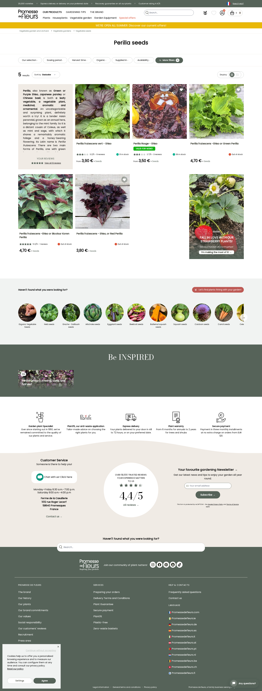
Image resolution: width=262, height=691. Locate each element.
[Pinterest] (166, 564)
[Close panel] (58, 646)
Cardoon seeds (202, 324)
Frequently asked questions (185, 592)
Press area (24, 640)
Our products (52, 12)
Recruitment (25, 634)
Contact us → (54, 516)
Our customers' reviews (32, 628)
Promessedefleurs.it (183, 636)
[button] (205, 13)
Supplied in (121, 60)
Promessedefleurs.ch (184, 667)
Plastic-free (100, 622)
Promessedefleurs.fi (183, 673)
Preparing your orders (106, 592)
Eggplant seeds (114, 324)
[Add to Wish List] (124, 90)
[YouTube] (173, 564)
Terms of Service (233, 504)
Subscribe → (207, 494)
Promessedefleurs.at (183, 642)
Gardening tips (76, 12)
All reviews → (131, 505)
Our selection (29, 60)
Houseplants (60, 17)
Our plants (24, 604)
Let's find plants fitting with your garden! (220, 289)
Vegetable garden (81, 17)
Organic (100, 60)
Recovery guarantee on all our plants (113, 3)
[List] (237, 74)
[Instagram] (153, 564)
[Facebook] (159, 564)
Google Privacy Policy (215, 504)
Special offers (127, 17)
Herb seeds (49, 324)
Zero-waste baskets (105, 628)
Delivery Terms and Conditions (111, 598)
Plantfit (97, 616)
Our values (24, 616)
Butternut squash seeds (158, 325)
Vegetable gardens (62, 31)
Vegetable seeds (83, 31)
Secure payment (103, 610)
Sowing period (54, 60)
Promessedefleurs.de (184, 624)
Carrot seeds (224, 324)
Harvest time (79, 60)
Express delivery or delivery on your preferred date (64, 3)
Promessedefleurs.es (183, 630)
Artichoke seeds (93, 324)
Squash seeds (180, 324)
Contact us (175, 598)
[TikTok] (179, 564)
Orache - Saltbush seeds (71, 325)
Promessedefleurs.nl (183, 655)
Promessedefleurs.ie (183, 618)
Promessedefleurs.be (184, 661)
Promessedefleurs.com (185, 612)
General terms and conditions (127, 687)
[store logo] (28, 14)
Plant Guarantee (103, 604)
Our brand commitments (33, 610)
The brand (24, 592)
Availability (143, 60)
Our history (24, 598)
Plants (46, 17)
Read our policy (15, 668)
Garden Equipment (105, 17)
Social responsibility (30, 622)
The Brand (96, 12)
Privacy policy (150, 687)
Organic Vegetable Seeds (27, 325)
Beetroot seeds (136, 324)
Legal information (101, 687)
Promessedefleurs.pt (183, 648)
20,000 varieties (25, 3)
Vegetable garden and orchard (34, 31)
